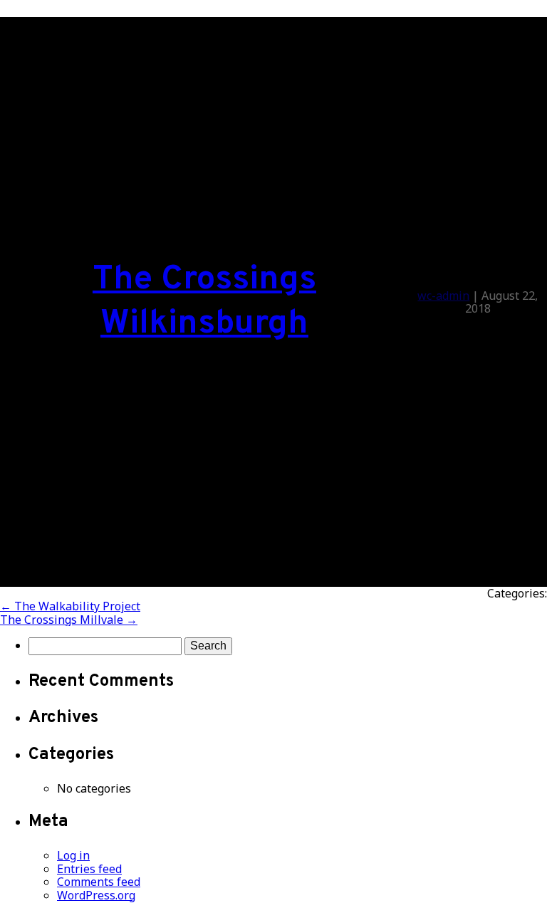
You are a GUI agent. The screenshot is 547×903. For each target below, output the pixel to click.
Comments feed (98, 881)
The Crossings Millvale (68, 619)
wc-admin (443, 295)
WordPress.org (96, 895)
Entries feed (89, 869)
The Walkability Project (70, 606)
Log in (73, 855)
